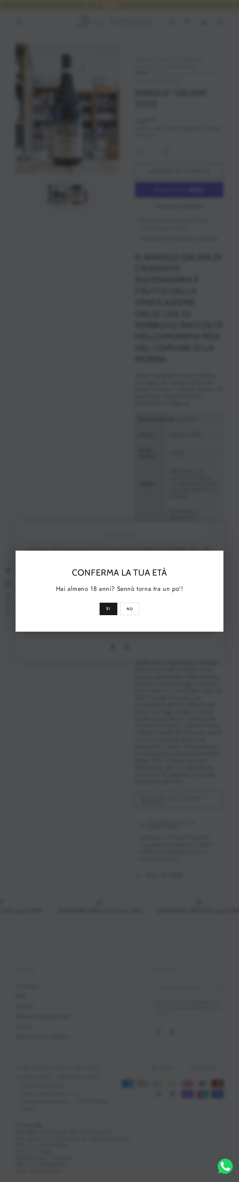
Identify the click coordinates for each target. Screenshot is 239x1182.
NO (130, 608)
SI (108, 608)
